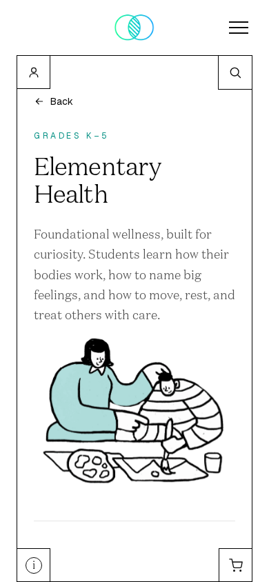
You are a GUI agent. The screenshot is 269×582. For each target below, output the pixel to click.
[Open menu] (238, 27)
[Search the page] (235, 72)
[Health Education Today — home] (134, 27)
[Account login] (33, 72)
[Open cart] (235, 564)
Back (61, 101)
